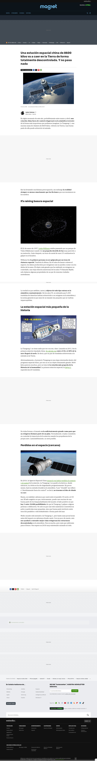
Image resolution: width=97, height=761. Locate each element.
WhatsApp (56, 702)
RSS (74, 702)
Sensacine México (35, 747)
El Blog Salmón (84, 728)
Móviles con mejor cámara (59, 678)
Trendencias (71, 728)
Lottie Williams (44, 248)
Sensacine (33, 728)
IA (29, 42)
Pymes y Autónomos (84, 730)
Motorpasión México (59, 748)
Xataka (8, 728)
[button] (30, 112)
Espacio (38, 689)
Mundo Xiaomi (10, 737)
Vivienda (21, 13)
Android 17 (42, 678)
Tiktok (83, 702)
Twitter (87, 13)
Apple (8, 694)
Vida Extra (21, 730)
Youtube (65, 702)
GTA (57, 42)
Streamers (14, 13)
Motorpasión (59, 728)
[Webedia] (87, 1)
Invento (25, 42)
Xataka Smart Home (10, 735)
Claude (48, 678)
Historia (28, 13)
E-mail (41, 70)
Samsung (23, 694)
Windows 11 (38, 697)
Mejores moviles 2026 (22, 678)
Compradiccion (72, 732)
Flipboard (38, 70)
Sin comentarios (27, 70)
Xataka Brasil (10, 749)
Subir (86, 721)
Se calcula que (51, 351)
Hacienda (44, 42)
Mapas (8, 13)
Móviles (8, 692)
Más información (60, 759)
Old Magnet (36, 589)
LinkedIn (80, 702)
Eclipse (33, 42)
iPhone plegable (34, 678)
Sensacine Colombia (33, 750)
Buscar (87, 715)
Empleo (23, 697)
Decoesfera (71, 730)
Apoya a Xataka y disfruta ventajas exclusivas (75, 708)
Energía (23, 692)
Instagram (68, 702)
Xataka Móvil (10, 730)
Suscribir (74, 690)
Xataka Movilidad (40, 692)
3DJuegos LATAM (23, 747)
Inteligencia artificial (41, 694)
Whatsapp (51, 42)
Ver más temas (11, 703)
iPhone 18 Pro (71, 678)
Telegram (71, 702)
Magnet (48, 7)
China (19, 42)
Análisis (23, 689)
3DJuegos (21, 728)
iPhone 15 (62, 42)
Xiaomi (68, 42)
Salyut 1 (68, 367)
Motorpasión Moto (60, 730)
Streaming (9, 689)
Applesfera (9, 732)
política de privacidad (70, 694)
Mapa (39, 42)
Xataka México (10, 747)
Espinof (33, 730)
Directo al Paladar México (48, 748)
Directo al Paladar (48, 728)
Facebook (90, 13)
